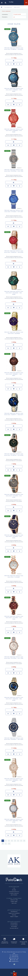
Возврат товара (14, 901)
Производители (8, 7)
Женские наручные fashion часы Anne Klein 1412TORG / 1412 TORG (14, 618)
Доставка (14, 889)
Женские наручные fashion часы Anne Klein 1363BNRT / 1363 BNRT (14, 374)
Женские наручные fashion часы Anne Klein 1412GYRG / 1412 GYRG (14, 496)
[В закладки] (13, 64)
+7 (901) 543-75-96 (14, 956)
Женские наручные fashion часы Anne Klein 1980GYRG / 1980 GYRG (14, 821)
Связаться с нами (14, 899)
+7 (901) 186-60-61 (14, 955)
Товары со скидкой (14, 916)
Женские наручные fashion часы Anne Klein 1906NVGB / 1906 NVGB (14, 699)
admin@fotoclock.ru (14, 961)
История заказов (14, 924)
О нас (14, 888)
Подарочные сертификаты (14, 913)
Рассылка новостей (14, 928)
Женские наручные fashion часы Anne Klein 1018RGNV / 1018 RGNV (14, 90)
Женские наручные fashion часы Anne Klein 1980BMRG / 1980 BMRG (14, 780)
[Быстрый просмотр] (8, 64)
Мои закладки (14, 926)
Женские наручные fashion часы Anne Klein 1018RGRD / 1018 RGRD (14, 130)
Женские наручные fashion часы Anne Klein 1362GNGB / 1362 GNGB (14, 293)
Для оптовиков (14, 894)
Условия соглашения (14, 893)
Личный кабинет (14, 923)
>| (9, 843)
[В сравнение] (19, 64)
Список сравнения (6, 11)
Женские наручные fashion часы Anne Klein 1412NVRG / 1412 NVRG (14, 536)
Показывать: (5, 17)
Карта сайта (14, 903)
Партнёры (14, 914)
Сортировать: (5, 14)
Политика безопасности (14, 891)
